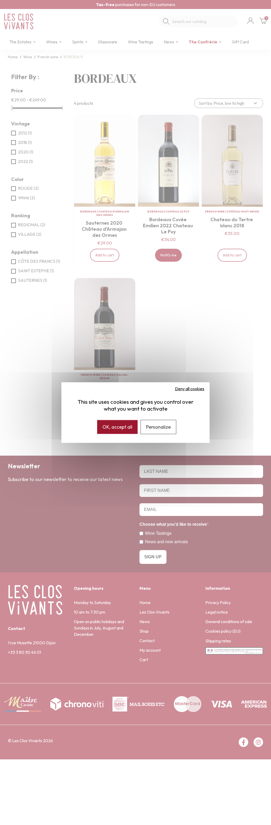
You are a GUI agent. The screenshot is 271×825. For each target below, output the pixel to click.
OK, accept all (117, 427)
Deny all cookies (189, 388)
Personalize (158, 427)
